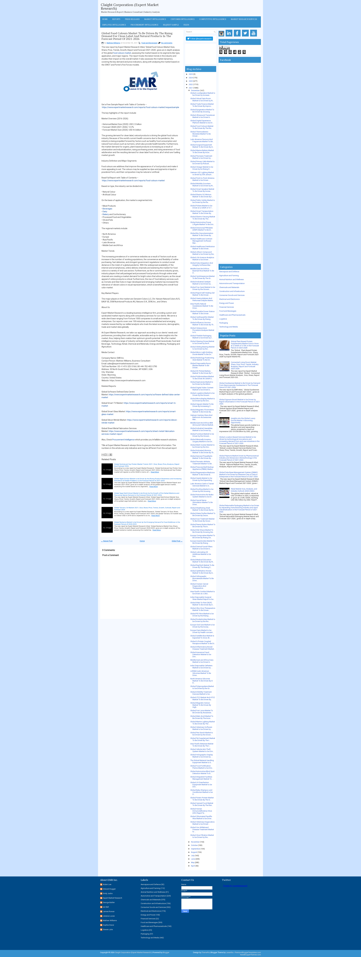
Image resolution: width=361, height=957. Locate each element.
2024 (191, 78)
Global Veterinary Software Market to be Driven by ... (201, 728)
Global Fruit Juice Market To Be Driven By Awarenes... (201, 711)
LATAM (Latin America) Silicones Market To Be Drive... (200, 673)
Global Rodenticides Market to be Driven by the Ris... (202, 620)
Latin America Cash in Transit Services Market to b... (202, 485)
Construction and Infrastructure (232, 291)
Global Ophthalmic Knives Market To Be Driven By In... (202, 572)
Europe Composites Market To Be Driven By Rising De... (202, 536)
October (194, 845)
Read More (155, 472)
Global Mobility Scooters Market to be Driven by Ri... (202, 185)
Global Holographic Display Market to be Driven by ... (201, 756)
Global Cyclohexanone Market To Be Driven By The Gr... (202, 277)
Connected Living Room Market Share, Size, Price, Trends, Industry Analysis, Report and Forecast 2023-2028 (244, 365)
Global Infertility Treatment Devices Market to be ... (201, 693)
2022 (191, 84)
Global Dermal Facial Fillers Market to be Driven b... (201, 548)
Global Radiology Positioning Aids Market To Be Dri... (202, 359)
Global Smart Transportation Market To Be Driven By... (201, 212)
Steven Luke (108, 929)
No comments (166, 43)
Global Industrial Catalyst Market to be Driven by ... (201, 283)
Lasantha (229, 952)
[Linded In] (229, 36)
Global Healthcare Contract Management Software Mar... (201, 241)
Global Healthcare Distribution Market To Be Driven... (202, 247)
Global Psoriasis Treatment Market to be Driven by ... (201, 157)
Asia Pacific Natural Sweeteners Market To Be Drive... (201, 306)
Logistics (223, 319)
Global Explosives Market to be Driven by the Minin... (201, 383)
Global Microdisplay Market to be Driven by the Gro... (202, 400)
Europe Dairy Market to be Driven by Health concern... (202, 631)
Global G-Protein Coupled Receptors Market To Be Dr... (202, 642)
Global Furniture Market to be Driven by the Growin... (202, 435)
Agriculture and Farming (229, 275)
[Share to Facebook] (110, 454)
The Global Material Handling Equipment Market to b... (202, 761)
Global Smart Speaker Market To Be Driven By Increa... (202, 190)
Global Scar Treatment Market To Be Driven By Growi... (202, 520)
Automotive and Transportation (232, 283)
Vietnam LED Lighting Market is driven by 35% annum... (202, 173)
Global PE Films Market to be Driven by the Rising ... (202, 615)
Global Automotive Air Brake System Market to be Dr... (201, 496)
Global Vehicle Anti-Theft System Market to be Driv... (202, 750)
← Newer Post (107, 541)
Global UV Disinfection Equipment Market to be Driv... (201, 784)
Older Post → (177, 541)
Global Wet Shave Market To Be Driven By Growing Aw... (202, 531)
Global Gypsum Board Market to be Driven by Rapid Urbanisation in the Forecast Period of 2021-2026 (239, 402)
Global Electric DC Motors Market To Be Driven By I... (201, 195)
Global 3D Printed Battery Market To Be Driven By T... (201, 372)
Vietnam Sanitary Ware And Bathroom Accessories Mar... (201, 417)
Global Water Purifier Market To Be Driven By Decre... (202, 514)
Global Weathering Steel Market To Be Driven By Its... (202, 509)
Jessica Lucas (109, 916)
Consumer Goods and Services (232, 295)
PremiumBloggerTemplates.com (248, 952)
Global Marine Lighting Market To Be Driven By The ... (202, 723)
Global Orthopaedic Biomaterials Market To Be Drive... (202, 578)
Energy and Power (226, 303)
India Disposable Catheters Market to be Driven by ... (201, 667)
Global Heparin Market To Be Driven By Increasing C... (201, 405)
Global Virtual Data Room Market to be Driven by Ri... (202, 99)
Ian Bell (106, 907)
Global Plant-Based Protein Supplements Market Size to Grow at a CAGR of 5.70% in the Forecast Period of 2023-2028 (245, 344)
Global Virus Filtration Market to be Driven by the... (202, 836)
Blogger (166, 952)
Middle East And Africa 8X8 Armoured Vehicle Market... (202, 424)
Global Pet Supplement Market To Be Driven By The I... (202, 739)
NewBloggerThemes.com (250, 955)
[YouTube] (254, 36)
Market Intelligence (155, 19)
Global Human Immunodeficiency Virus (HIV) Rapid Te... (201, 811)
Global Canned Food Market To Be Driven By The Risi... (201, 804)
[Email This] (102, 454)
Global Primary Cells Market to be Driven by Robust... (202, 162)
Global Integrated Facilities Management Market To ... (201, 778)
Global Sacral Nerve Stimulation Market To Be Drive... (201, 502)
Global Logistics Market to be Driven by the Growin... (202, 394)
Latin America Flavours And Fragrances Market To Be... (202, 140)
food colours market (122, 53)
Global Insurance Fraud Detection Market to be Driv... (200, 654)
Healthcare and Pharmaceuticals (232, 315)
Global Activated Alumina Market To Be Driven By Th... (202, 451)
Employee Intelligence (114, 25)
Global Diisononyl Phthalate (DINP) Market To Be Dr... (201, 229)
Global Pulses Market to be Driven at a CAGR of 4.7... (201, 207)
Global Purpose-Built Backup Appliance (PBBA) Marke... (202, 468)
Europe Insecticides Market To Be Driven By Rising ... (202, 542)
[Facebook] (238, 36)
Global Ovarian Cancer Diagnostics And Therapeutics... (199, 586)
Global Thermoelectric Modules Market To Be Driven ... (200, 134)
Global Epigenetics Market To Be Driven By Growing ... (202, 111)
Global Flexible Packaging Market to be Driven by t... (201, 337)
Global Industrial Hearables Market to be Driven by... (201, 429)
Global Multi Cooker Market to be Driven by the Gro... (202, 446)
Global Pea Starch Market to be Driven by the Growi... (201, 734)
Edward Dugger (109, 889)
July (192, 855)
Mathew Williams (113, 43)
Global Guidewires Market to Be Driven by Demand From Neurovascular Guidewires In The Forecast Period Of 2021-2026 (239, 385)
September (195, 849)
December (195, 90)
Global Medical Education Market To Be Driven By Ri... (202, 561)
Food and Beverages (149, 43)
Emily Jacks (108, 893)
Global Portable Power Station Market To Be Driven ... (202, 312)
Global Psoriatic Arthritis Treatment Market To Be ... (201, 462)
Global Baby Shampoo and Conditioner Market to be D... (201, 792)
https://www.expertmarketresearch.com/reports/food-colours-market (133, 180)
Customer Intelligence (183, 19)
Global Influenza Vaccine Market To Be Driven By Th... (202, 323)
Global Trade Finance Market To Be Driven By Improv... (202, 105)
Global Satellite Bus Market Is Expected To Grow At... (202, 637)
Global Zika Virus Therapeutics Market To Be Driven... (202, 609)
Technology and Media (228, 327)
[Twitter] (246, 36)
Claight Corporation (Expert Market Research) (130, 6)
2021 (191, 88)
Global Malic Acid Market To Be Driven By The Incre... (201, 717)
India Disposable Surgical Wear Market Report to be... (202, 598)
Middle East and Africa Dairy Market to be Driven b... (201, 661)
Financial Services (226, 307)
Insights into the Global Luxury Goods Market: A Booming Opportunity (243, 420)
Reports (116, 19)
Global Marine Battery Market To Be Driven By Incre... (202, 151)
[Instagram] (222, 36)
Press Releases (132, 19)
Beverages (107, 209)
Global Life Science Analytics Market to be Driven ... (202, 258)
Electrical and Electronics (229, 299)
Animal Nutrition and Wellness (231, 279)
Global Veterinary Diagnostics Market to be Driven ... (202, 823)
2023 (191, 81)
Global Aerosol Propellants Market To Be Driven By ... (201, 457)
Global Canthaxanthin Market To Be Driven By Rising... (202, 318)
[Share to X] (108, 454)
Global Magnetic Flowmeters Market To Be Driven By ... (202, 411)
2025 (191, 74)
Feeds (186, 25)
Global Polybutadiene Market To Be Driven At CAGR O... (202, 377)
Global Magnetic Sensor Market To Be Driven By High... (200, 705)
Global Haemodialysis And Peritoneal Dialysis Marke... (202, 299)
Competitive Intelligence (212, 19)
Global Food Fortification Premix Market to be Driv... (201, 767)
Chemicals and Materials (229, 287)
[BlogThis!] (105, 454)
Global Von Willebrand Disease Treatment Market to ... (202, 829)
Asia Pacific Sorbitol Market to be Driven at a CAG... (202, 592)
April (193, 866)
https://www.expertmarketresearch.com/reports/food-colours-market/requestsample (140, 107)
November (195, 842)
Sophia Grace (108, 925)
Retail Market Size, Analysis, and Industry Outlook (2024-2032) (244, 490)
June (193, 859)
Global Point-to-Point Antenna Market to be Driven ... (202, 179)
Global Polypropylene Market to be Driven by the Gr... (202, 687)
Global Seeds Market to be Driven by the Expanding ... (202, 479)
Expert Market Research (112, 898)
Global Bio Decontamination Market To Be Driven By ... (201, 234)
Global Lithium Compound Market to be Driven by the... (202, 253)
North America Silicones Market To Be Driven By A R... (201, 681)
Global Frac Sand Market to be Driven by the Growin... (202, 288)
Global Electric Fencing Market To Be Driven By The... (202, 218)
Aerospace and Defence (229, 272)
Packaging (223, 323)
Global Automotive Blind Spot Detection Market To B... (202, 772)
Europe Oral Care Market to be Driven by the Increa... (202, 626)
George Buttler (109, 902)
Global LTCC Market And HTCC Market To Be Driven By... (202, 698)
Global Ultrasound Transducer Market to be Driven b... (202, 116)
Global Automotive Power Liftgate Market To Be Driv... (202, 223)
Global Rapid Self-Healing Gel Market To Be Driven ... (202, 294)
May (192, 862)
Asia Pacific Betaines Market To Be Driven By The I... (201, 745)
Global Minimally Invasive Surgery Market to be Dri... (201, 440)
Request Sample (171, 25)
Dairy (105, 211)
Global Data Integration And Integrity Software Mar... (201, 264)
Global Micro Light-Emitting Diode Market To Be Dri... (201, 353)
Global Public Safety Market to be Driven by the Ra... (202, 201)
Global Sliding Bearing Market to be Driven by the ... (202, 348)
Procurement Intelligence (144, 25)
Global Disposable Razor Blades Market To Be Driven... (200, 365)
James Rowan (109, 911)
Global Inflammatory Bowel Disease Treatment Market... (202, 648)
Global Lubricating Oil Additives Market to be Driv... (200, 554)
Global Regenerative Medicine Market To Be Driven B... (202, 473)
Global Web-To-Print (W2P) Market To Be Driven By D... (202, 604)
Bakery (106, 214)
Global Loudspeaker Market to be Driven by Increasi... (202, 94)
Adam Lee (107, 884)
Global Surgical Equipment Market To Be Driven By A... (202, 146)
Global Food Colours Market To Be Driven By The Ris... (201, 127)
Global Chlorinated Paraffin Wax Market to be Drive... (201, 817)
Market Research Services (244, 19)
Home (105, 19)
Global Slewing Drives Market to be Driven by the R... (202, 342)
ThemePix (205, 952)
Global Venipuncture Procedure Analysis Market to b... (202, 330)
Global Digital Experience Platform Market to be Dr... (201, 122)
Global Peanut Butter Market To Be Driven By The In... (202, 525)
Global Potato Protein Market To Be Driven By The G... (202, 799)
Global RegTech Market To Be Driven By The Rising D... (202, 566)
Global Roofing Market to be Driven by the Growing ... (201, 490)
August (194, 852)
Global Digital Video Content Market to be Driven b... (201, 389)
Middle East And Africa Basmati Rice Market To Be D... (202, 271)
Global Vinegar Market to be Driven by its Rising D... (201, 168)
